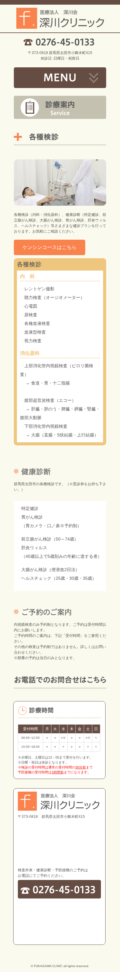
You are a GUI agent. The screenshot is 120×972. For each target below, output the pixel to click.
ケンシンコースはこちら (49, 247)
